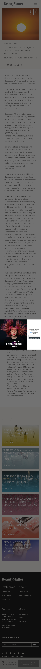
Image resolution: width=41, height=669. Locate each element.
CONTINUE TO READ (34, 338)
